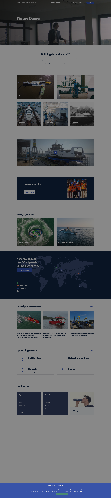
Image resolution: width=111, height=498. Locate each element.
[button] (37, 494)
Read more (82, 491)
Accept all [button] (62, 494)
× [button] (110, 483)
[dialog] (55, 490)
